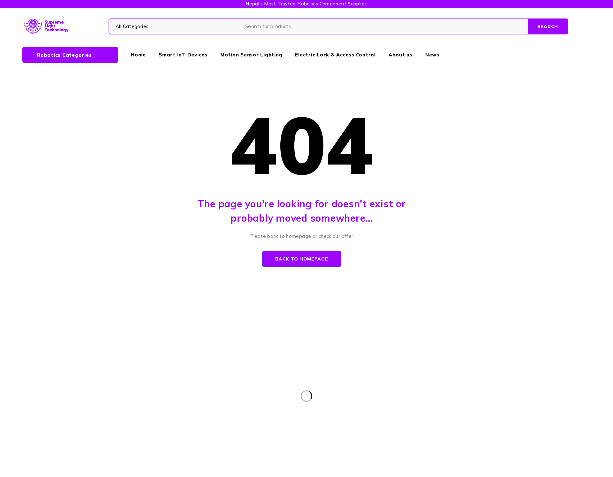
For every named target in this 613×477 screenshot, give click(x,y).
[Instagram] (331, 412)
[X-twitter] (317, 412)
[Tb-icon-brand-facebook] (302, 412)
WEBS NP (390, 468)
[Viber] (360, 412)
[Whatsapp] (346, 412)
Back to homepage (301, 259)
